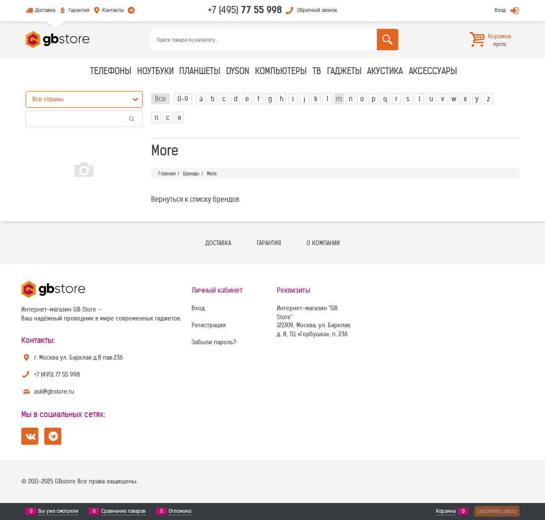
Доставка (45, 10)
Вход (500, 10)
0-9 (183, 98)
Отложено (180, 511)
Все (160, 98)
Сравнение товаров (123, 511)
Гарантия (79, 10)
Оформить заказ (497, 511)
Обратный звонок (317, 10)
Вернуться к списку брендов (195, 199)
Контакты (113, 10)
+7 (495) (245, 10)
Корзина (446, 511)
